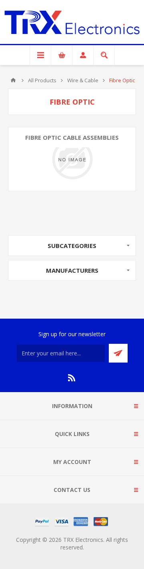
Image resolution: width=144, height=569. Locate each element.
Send (118, 353)
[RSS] (72, 377)
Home (13, 80)
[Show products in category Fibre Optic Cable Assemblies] (72, 159)
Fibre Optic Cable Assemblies (72, 137)
